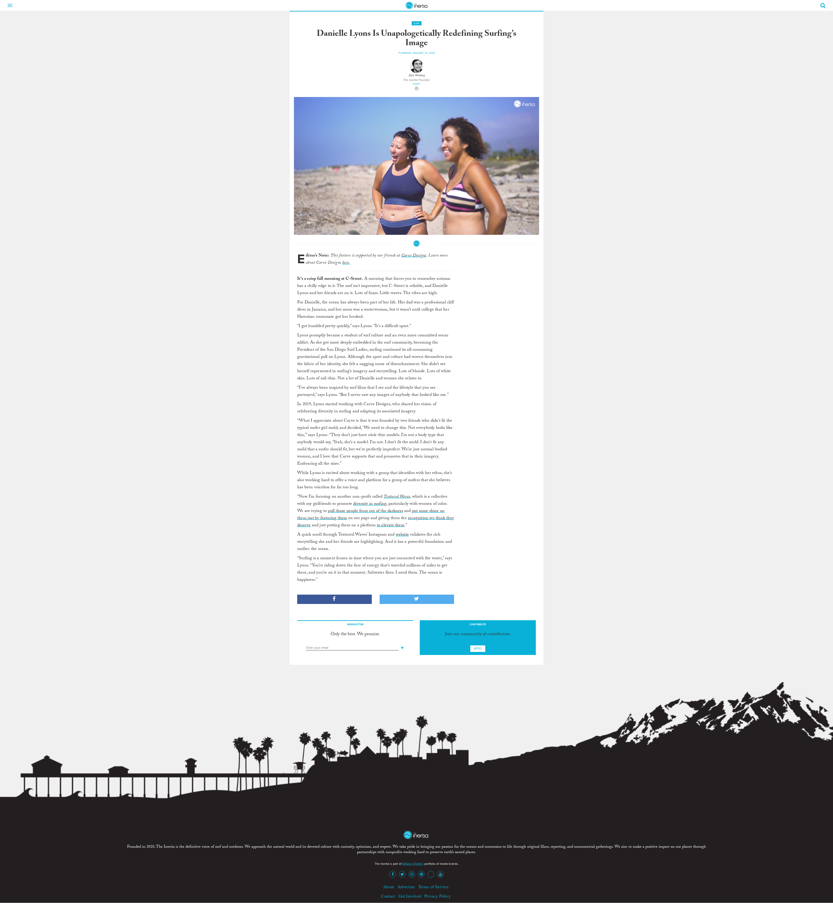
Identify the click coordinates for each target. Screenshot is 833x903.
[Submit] (402, 647)
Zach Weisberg (416, 75)
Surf (416, 23)
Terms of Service (433, 887)
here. (346, 263)
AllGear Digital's (412, 864)
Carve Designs (413, 256)
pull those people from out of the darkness (365, 511)
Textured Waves (397, 497)
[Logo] (525, 104)
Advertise (406, 887)
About (388, 887)
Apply (478, 648)
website (402, 535)
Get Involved (409, 896)
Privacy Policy (437, 896)
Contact (388, 896)
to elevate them (390, 525)
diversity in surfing (369, 504)
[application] (416, 166)
